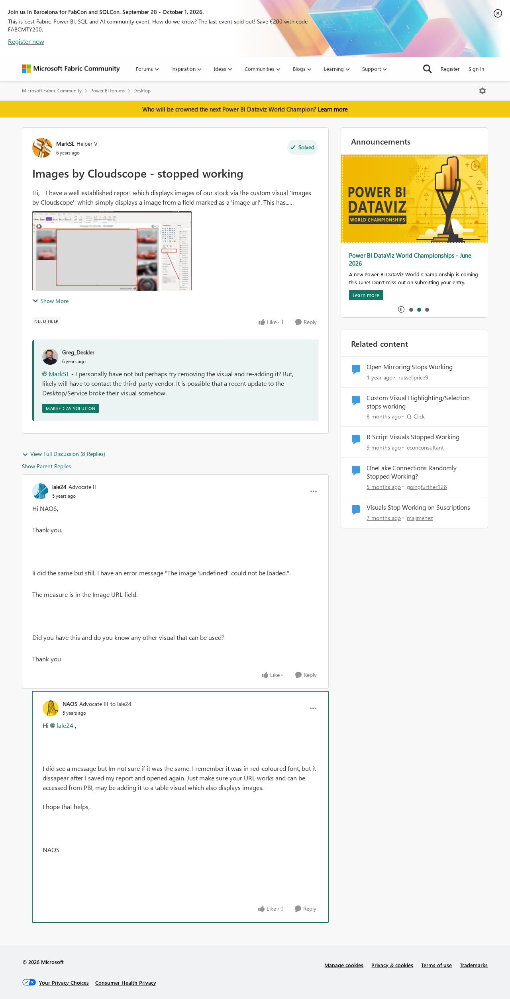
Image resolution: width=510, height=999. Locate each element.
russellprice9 (413, 377)
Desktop (142, 91)
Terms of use (436, 965)
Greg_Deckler (78, 352)
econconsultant (425, 447)
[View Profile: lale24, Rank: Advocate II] (40, 491)
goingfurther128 (427, 487)
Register (450, 68)
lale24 (59, 487)
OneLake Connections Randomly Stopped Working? (412, 472)
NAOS (70, 704)
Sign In (476, 68)
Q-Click (416, 416)
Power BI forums (107, 91)
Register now (26, 41)
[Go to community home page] (71, 69)
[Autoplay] (401, 309)
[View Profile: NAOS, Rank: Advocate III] (51, 708)
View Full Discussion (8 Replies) (67, 453)
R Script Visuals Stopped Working (413, 437)
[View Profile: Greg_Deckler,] (50, 357)
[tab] (411, 309)
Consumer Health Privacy (125, 982)
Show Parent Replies (46, 466)
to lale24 (120, 704)
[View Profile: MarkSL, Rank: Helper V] (42, 148)
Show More (55, 301)
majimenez (420, 518)
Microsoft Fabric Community (52, 91)
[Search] (427, 69)
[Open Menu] (482, 90)
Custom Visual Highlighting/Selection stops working (418, 402)
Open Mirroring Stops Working (410, 367)
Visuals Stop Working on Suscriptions (418, 507)
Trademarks (474, 965)
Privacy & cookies (392, 965)
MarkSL (65, 143)
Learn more (333, 109)
